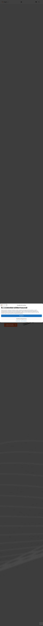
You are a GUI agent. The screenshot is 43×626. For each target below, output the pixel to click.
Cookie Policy (18, 320)
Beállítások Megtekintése (21, 318)
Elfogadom (21, 315)
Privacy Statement (24, 320)
